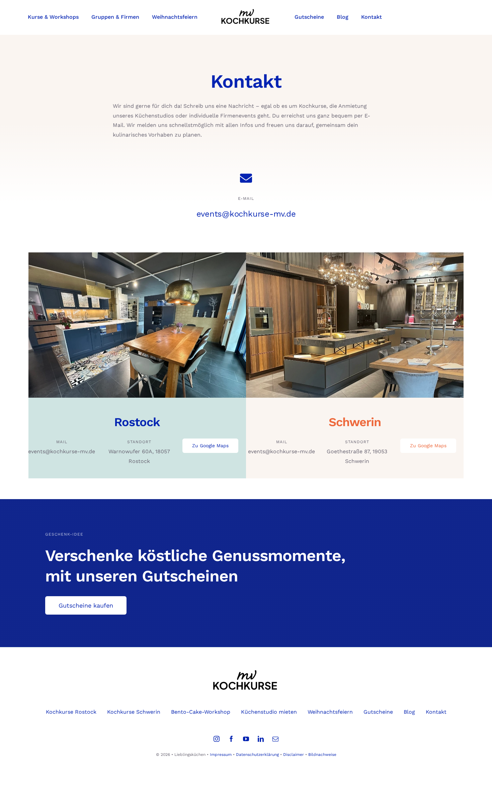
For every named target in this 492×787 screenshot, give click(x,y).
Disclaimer (293, 754)
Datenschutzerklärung (257, 754)
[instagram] (216, 738)
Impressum (221, 754)
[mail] (275, 738)
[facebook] (231, 738)
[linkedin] (260, 738)
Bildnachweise (322, 754)
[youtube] (246, 738)
